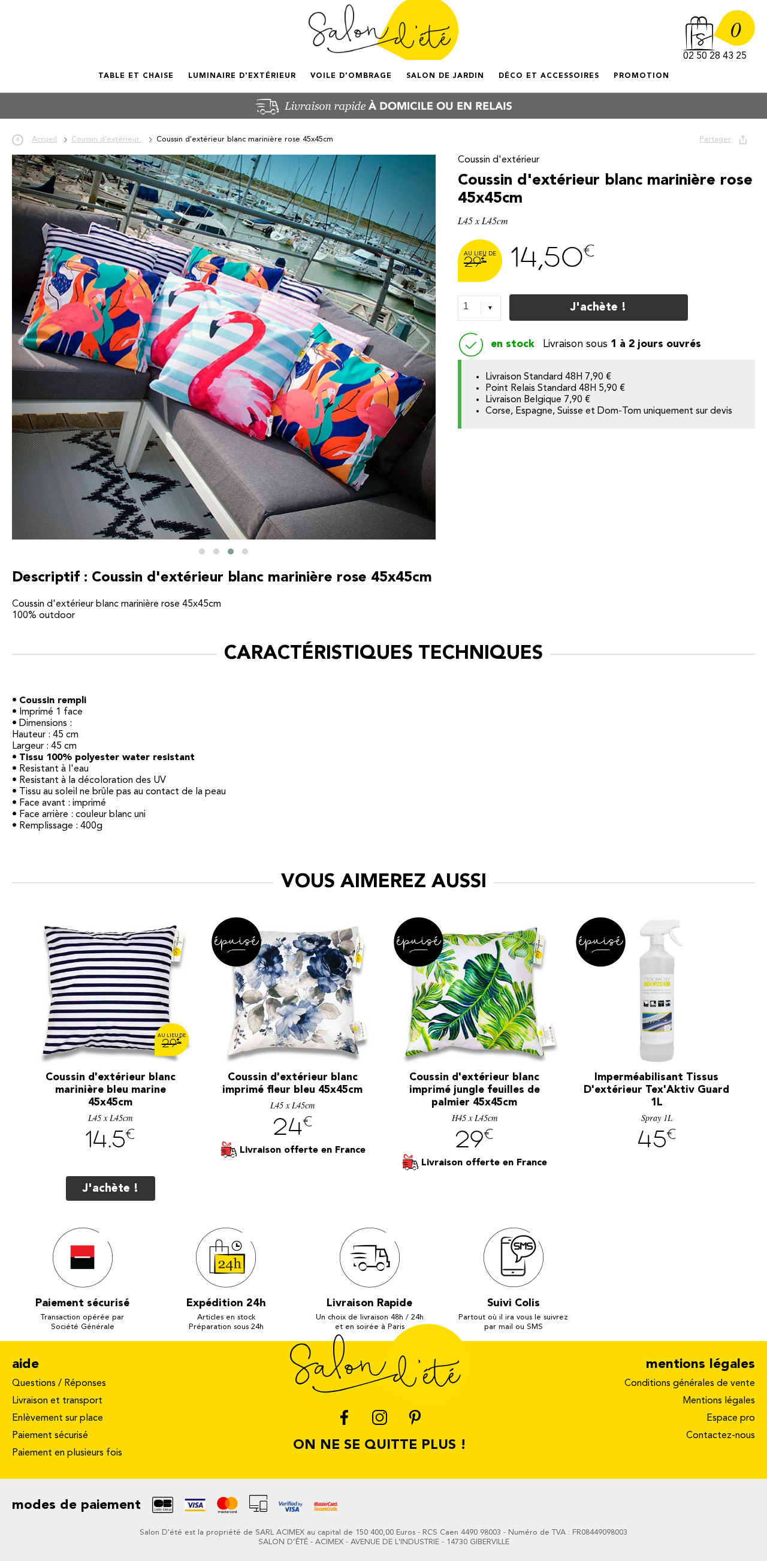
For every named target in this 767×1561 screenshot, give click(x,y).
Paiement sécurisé (50, 1436)
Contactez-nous (720, 1436)
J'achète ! (598, 308)
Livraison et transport (57, 1401)
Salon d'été (383, 30)
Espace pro (730, 1418)
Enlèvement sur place (57, 1418)
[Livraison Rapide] (383, 116)
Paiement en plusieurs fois (67, 1453)
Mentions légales (719, 1401)
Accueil (99, 86)
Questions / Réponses (59, 1383)
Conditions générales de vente (689, 1383)
